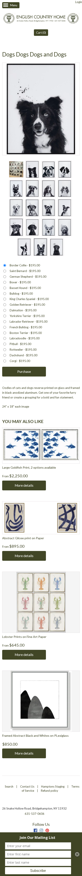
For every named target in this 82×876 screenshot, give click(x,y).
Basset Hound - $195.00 (25, 288)
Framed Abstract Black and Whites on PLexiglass (35, 735)
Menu (13, 5)
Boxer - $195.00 (20, 282)
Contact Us (27, 786)
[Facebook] (35, 831)
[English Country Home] (41, 19)
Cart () (41, 32)
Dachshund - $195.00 (23, 355)
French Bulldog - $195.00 (26, 327)
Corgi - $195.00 (20, 361)
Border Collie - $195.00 (25, 265)
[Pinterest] (47, 831)
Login (78, 2)
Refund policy (49, 790)
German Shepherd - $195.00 (28, 276)
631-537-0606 (34, 813)
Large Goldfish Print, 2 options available (29, 467)
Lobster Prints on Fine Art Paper (24, 637)
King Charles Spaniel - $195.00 (29, 299)
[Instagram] (41, 831)
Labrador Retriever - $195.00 (28, 321)
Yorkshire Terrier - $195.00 (27, 316)
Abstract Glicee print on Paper (23, 538)
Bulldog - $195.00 (21, 293)
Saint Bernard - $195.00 (25, 271)
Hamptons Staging (53, 786)
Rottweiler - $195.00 (23, 349)
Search (9, 786)
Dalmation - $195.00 (23, 310)
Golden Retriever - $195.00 (27, 304)
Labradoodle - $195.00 (25, 338)
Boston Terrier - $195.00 (26, 333)
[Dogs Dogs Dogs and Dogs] (16, 169)
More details (24, 485)
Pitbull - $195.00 (20, 344)
